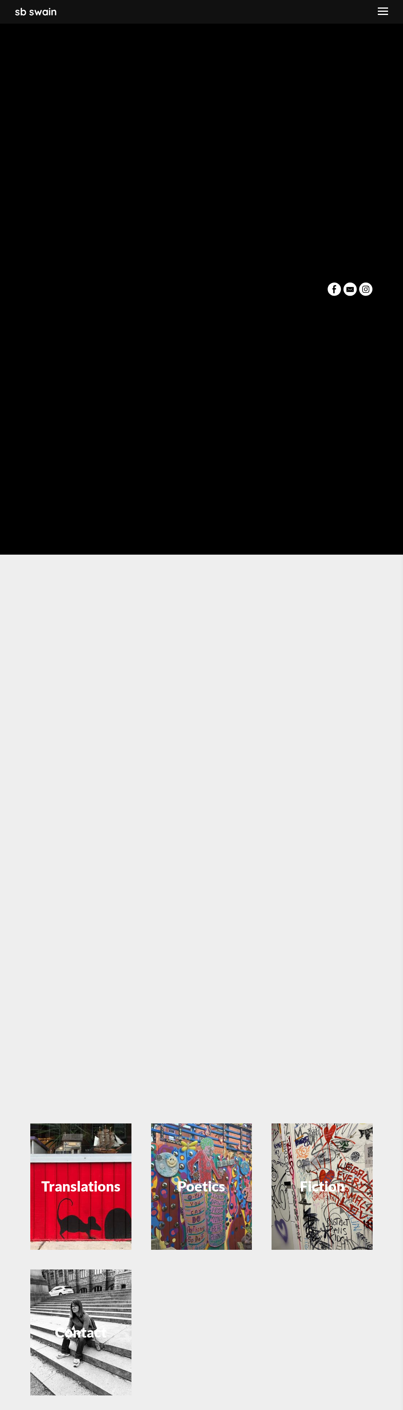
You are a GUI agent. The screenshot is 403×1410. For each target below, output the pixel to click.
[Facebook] (334, 289)
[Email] (350, 289)
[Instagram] (366, 289)
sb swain (36, 11)
